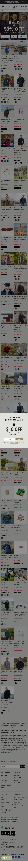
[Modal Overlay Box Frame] (14, 430)
